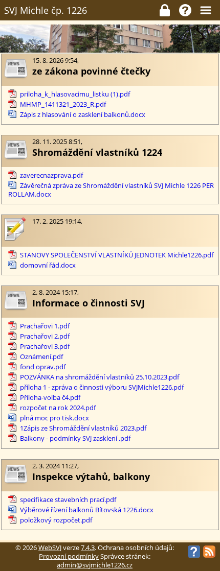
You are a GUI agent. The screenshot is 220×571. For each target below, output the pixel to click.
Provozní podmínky (69, 556)
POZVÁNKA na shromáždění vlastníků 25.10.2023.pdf (99, 377)
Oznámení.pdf (41, 356)
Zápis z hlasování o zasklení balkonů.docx (82, 114)
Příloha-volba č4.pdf (50, 397)
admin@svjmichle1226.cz (95, 565)
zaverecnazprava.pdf (51, 175)
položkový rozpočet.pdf (56, 520)
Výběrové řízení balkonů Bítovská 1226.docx (86, 510)
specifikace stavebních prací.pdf (68, 499)
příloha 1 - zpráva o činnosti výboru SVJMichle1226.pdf (102, 387)
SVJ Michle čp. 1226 (45, 10)
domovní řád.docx (48, 265)
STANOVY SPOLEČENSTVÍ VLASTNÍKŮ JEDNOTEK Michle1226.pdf (116, 255)
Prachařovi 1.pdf (45, 326)
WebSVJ (49, 547)
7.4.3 (88, 547)
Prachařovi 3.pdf (45, 346)
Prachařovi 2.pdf (45, 336)
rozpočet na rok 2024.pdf (58, 407)
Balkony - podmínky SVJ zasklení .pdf (75, 438)
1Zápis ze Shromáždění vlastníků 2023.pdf (83, 428)
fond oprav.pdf (42, 367)
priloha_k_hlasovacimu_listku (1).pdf (75, 94)
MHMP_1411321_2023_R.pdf (63, 104)
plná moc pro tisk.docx (54, 418)
